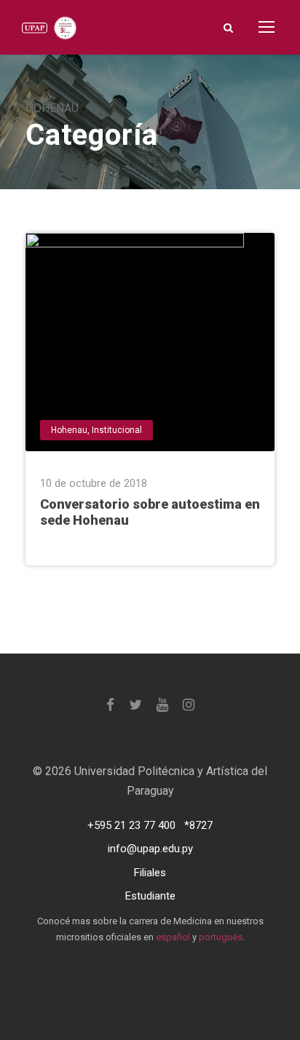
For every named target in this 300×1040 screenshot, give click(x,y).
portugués (220, 937)
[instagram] (188, 704)
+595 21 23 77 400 (131, 825)
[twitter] (135, 704)
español (173, 937)
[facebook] (110, 704)
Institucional (117, 430)
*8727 (198, 825)
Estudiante (150, 895)
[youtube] (162, 704)
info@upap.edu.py (150, 848)
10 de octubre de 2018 (93, 483)
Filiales (150, 872)
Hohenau (69, 430)
